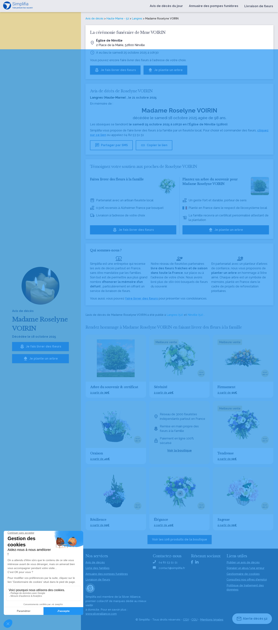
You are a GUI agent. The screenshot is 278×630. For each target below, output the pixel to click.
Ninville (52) (195, 315)
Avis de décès (94, 18)
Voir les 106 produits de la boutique (179, 539)
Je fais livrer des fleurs (40, 346)
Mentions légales (211, 619)
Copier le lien (154, 145)
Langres (137, 18)
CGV (186, 619)
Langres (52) (175, 315)
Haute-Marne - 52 (117, 18)
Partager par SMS (111, 145)
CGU (194, 619)
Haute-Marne (115, 97)
